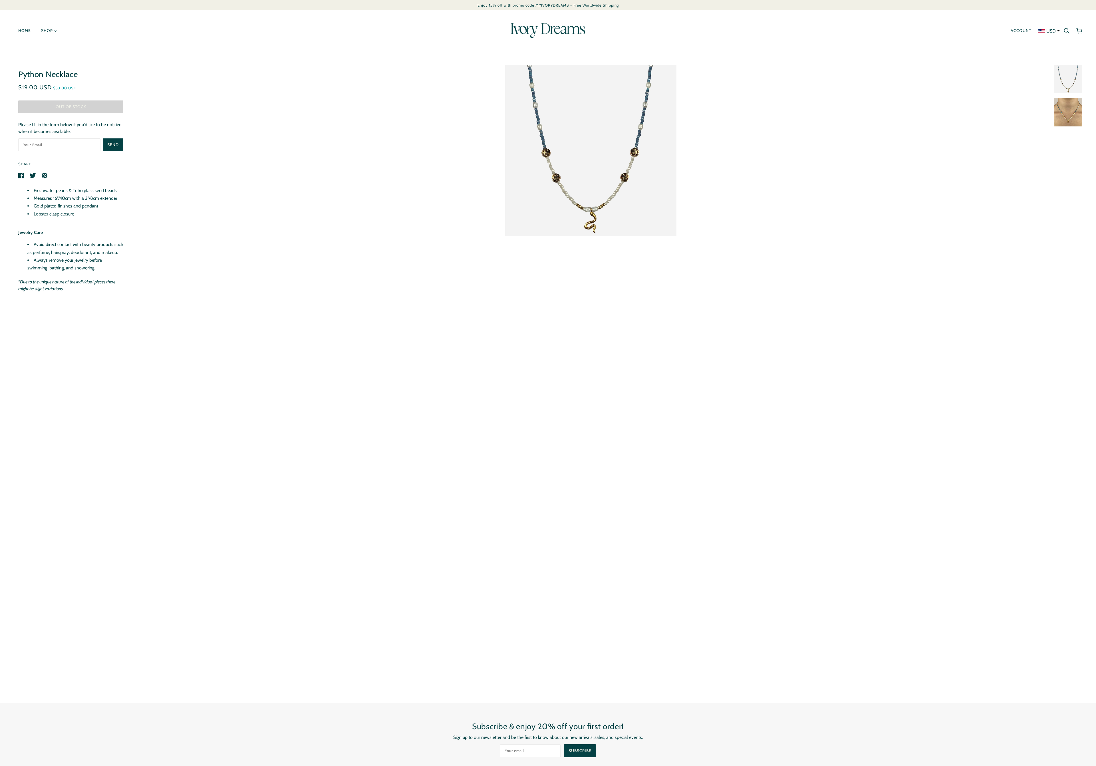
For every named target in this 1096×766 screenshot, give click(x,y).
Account (1021, 30)
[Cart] (1079, 30)
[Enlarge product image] (590, 150)
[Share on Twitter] (33, 175)
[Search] (1066, 30)
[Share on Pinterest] (44, 175)
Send (113, 144)
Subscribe (580, 750)
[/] (548, 30)
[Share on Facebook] (21, 175)
